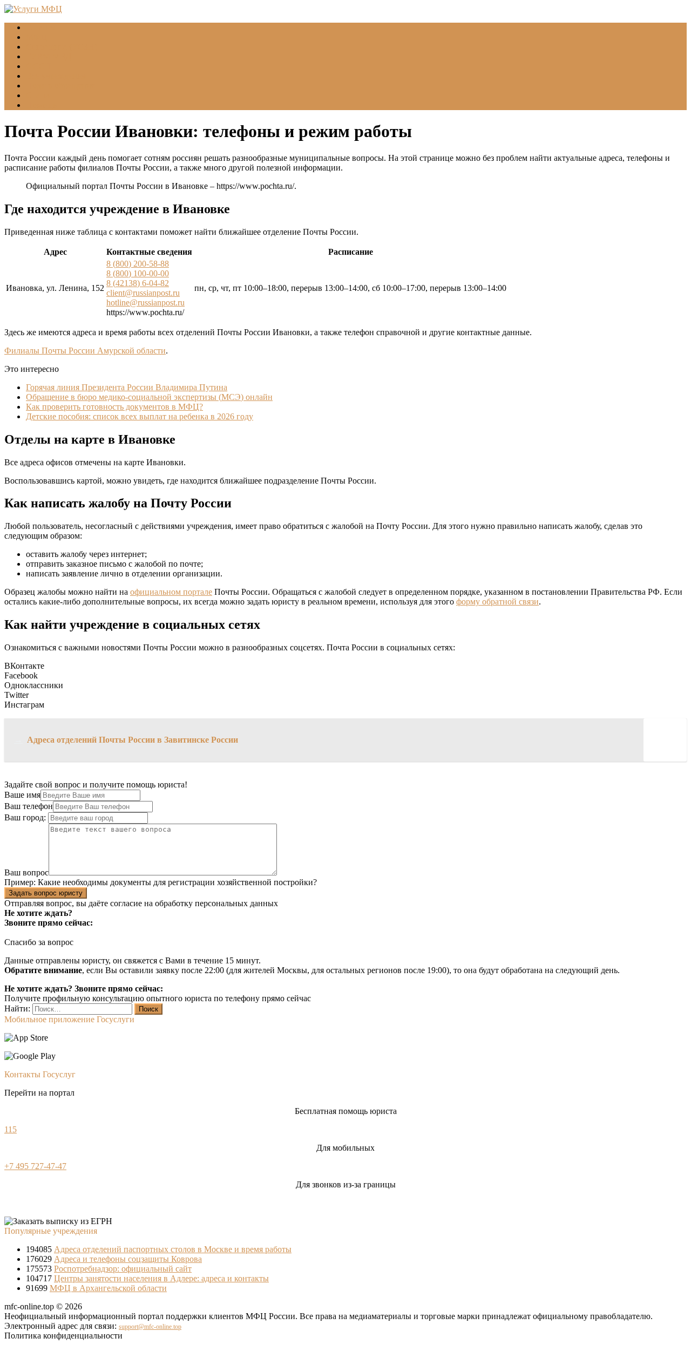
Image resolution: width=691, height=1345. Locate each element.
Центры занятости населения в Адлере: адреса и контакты (161, 1278)
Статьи (39, 95)
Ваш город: (26, 817)
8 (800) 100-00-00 (137, 273)
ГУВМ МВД (48, 56)
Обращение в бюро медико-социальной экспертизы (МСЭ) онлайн (149, 397)
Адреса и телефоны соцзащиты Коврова (128, 1259)
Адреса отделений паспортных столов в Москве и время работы (173, 1249)
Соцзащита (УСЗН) (61, 46)
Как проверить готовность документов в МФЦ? (114, 406)
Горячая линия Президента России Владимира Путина (126, 387)
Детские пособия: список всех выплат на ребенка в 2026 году (139, 416)
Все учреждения (56, 75)
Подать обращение (60, 85)
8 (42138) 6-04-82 (137, 283)
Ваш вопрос (26, 872)
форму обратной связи (497, 601)
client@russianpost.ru (143, 292)
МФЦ (36, 37)
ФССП (38, 66)
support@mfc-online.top (150, 1326)
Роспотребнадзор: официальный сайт (123, 1268)
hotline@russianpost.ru (145, 302)
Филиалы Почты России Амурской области (85, 350)
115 (10, 1129)
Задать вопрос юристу (46, 893)
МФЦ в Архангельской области (108, 1288)
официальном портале (171, 591)
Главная (40, 27)
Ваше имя (22, 794)
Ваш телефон (28, 806)
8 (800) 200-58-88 (137, 263)
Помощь (41, 105)
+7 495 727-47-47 (35, 1166)
